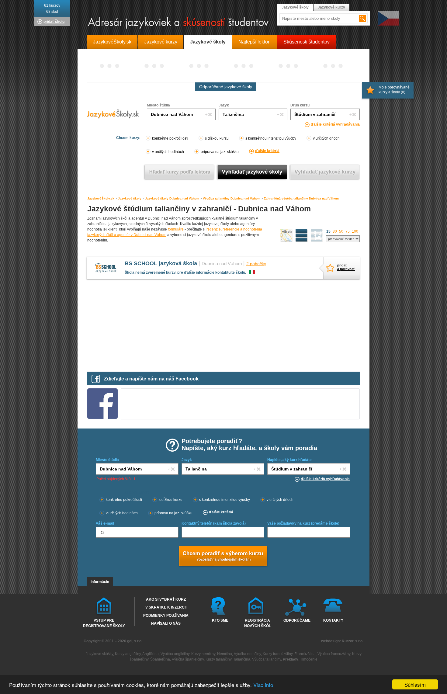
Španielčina (160, 659)
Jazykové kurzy (331, 7)
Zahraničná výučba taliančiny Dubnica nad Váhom (301, 198)
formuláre (176, 229)
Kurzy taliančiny (218, 659)
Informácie (100, 582)
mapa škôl (286, 235)
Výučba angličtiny (175, 654)
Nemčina (224, 654)
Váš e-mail (105, 523)
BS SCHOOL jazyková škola (161, 263)
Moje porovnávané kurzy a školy (394, 89)
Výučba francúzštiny (333, 654)
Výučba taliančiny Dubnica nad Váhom (231, 198)
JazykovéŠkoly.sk (100, 198)
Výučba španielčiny (188, 659)
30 (335, 231)
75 (347, 231)
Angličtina (150, 654)
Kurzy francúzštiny (278, 654)
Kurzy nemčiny (203, 654)
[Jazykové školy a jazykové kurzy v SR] (223, 23)
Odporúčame (296, 620)
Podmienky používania (166, 615)
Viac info (263, 685)
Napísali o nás (166, 623)
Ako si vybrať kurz (166, 599)
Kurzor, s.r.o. (352, 641)
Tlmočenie (308, 659)
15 (328, 231)
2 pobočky (256, 263)
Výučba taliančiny (266, 659)
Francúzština (305, 654)
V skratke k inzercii (165, 607)
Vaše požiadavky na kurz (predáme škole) (303, 523)
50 (341, 231)
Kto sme (220, 620)
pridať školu (53, 21)
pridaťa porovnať (344, 267)
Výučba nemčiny (247, 654)
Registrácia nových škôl (257, 622)
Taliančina (241, 659)
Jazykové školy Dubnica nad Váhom (172, 198)
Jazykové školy (129, 198)
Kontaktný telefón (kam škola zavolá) (214, 523)
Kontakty (333, 620)
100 (355, 231)
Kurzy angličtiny (128, 654)
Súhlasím (415, 684)
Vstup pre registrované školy (104, 622)
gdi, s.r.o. (134, 641)
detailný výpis (302, 235)
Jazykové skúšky (99, 654)
